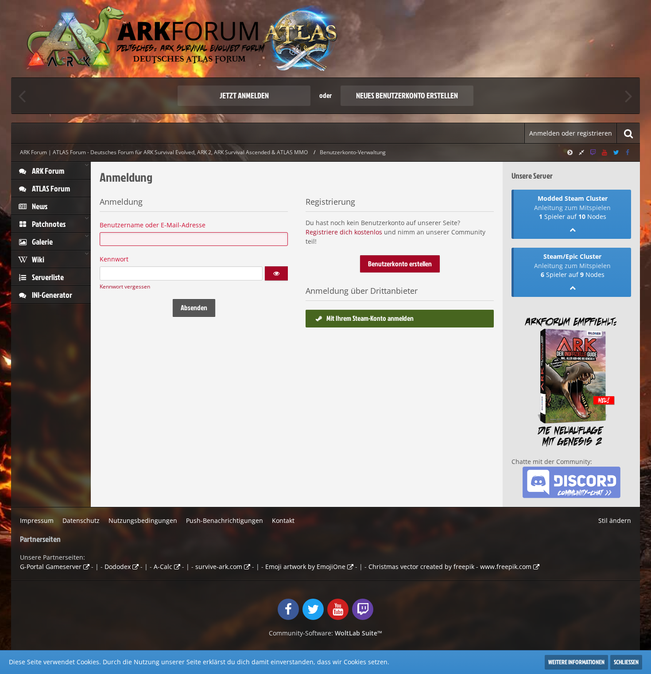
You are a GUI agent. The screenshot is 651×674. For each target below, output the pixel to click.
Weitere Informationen (576, 662)
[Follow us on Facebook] (627, 152)
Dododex (118, 566)
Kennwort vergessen (125, 286)
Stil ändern (614, 520)
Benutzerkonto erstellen (400, 264)
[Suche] (628, 133)
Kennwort (114, 259)
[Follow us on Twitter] (616, 152)
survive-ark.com (218, 566)
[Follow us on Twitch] (593, 152)
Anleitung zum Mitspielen (572, 207)
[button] (276, 273)
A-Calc (163, 566)
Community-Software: (325, 633)
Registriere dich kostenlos (344, 232)
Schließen (626, 662)
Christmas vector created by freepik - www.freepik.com (449, 566)
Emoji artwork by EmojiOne (305, 566)
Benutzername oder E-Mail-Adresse (152, 225)
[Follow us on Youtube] (604, 152)
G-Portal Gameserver (50, 566)
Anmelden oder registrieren (570, 133)
